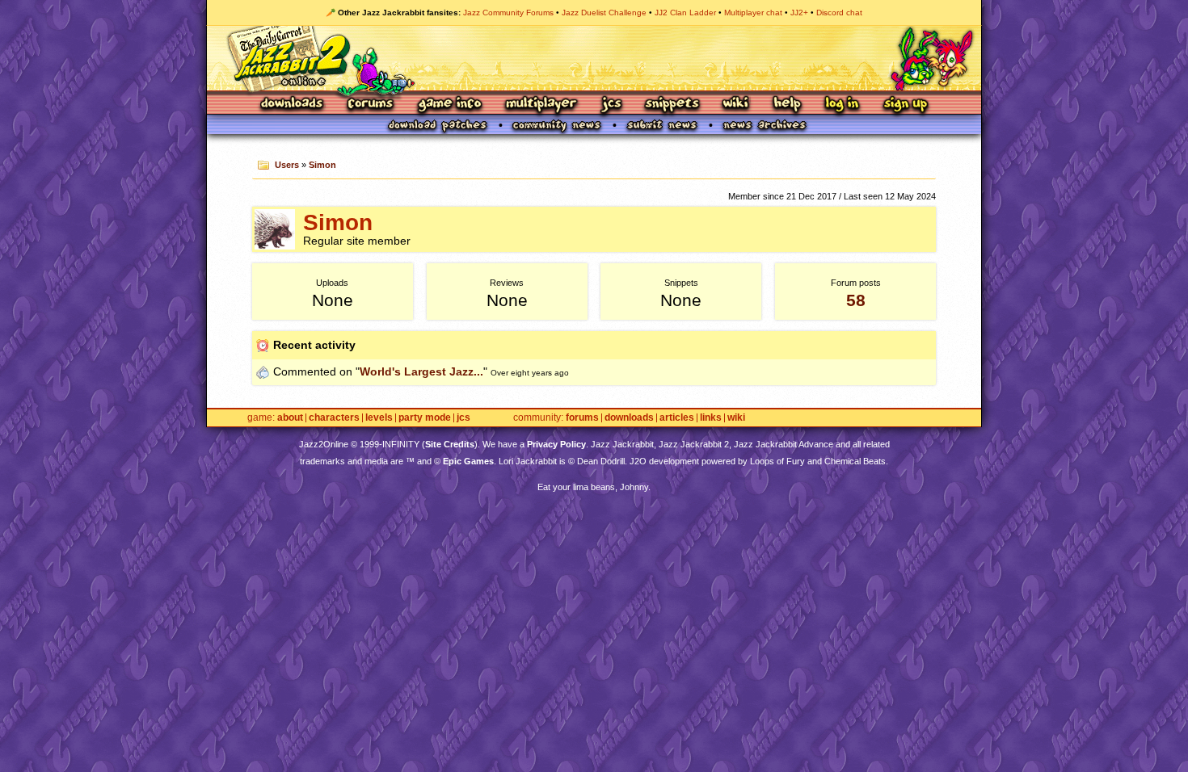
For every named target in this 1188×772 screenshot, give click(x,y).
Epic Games (468, 461)
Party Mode (424, 417)
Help (787, 104)
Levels (379, 417)
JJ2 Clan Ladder (685, 12)
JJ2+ (799, 12)
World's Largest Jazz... (421, 371)
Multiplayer (541, 104)
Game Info (449, 104)
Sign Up (905, 104)
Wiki (736, 104)
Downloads (293, 104)
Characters (334, 417)
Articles (676, 417)
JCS (611, 104)
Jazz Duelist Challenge (604, 12)
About (290, 417)
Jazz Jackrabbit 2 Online (593, 58)
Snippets (672, 104)
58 (856, 300)
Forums (371, 104)
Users (287, 165)
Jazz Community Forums (508, 12)
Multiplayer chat (753, 12)
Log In (842, 104)
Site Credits (449, 444)
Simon (322, 165)
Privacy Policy (556, 444)
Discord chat (839, 12)
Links (711, 417)
